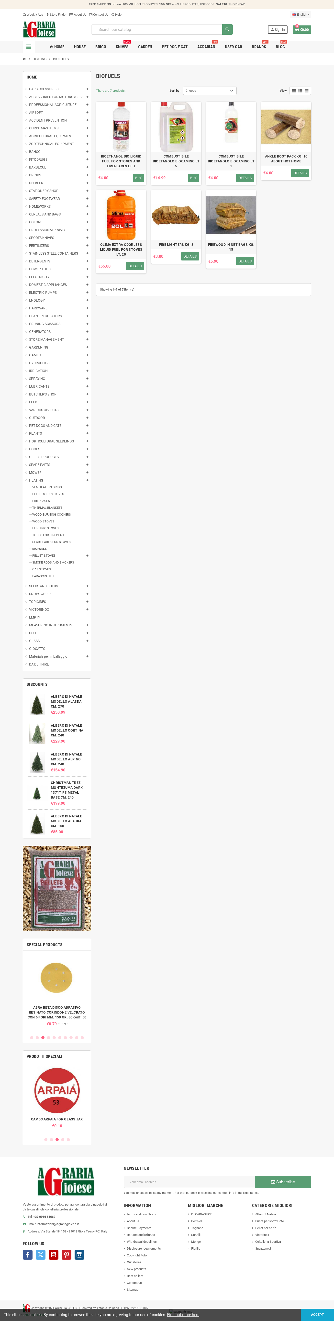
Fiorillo (195, 1248)
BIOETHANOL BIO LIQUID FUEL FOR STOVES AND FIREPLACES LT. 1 (121, 161)
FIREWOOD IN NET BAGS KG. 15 (231, 247)
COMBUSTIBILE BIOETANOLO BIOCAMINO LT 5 (176, 161)
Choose (191, 90)
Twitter (40, 1255)
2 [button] (37, 1037)
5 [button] (54, 1037)
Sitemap (132, 1289)
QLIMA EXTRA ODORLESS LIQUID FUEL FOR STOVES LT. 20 (121, 249)
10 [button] (82, 1037)
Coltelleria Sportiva (268, 1241)
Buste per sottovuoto (269, 1221)
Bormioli (196, 1221)
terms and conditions (141, 1214)
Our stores (134, 1262)
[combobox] (161, 29)
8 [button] (71, 1037)
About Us (79, 14)
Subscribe (285, 1181)
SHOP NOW (236, 4)
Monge (196, 1241)
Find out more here (183, 1314)
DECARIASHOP (201, 1214)
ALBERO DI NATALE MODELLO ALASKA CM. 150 (66, 821)
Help (116, 14)
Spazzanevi (263, 1248)
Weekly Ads (33, 14)
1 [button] (31, 1037)
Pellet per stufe (265, 1228)
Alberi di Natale (265, 1214)
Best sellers (135, 1276)
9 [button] (76, 1037)
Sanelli (195, 1235)
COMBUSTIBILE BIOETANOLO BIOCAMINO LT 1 (231, 161)
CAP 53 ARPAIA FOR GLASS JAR (57, 1119)
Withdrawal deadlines (142, 1241)
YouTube (53, 1255)
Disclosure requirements (144, 1248)
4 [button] (48, 1037)
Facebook (28, 1255)
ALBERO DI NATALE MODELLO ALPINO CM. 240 (66, 759)
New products (136, 1269)
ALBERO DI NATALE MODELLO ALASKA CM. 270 (66, 701)
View (283, 90)
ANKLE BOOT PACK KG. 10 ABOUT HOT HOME (286, 158)
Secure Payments (139, 1228)
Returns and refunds (141, 1235)
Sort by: (174, 90)
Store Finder (56, 14)
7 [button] (65, 1037)
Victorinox (262, 1235)
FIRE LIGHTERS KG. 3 (176, 245)
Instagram (79, 1255)
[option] (57, 990)
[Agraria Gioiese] (39, 29)
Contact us (134, 1283)
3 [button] (43, 1037)
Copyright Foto (137, 1255)
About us (133, 1221)
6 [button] (59, 1037)
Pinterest (66, 1255)
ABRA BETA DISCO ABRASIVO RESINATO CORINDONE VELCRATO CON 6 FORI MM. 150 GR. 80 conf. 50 (57, 1012)
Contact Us (100, 14)
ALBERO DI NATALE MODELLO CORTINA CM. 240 (67, 730)
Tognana (197, 1228)
